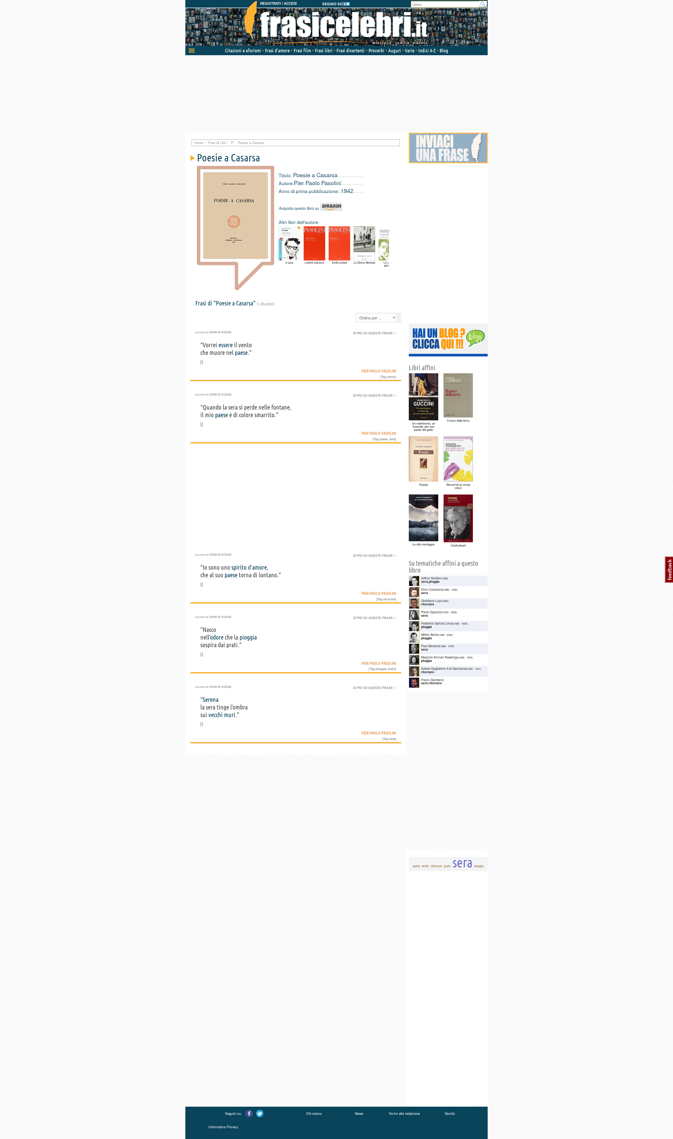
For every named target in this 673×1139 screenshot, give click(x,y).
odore (216, 637)
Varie (409, 50)
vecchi (215, 714)
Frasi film (302, 50)
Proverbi (376, 50)
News (359, 1113)
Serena (210, 699)
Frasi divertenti (350, 50)
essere (225, 345)
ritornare (389, 599)
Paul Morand (430, 645)
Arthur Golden (431, 578)
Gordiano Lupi (431, 600)
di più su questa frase (374, 333)
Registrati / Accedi (278, 3)
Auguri (394, 50)
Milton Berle (429, 634)
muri (229, 714)
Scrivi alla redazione (404, 1113)
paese (241, 352)
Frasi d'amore (277, 50)
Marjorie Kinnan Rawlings (439, 657)
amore (259, 567)
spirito (239, 567)
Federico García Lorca (437, 623)
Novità (450, 1113)
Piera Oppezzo (431, 612)
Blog (444, 50)
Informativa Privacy (223, 1126)
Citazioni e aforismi (243, 50)
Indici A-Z (427, 50)
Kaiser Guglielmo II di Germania (444, 668)
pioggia (248, 637)
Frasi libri (324, 50)
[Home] (336, 24)
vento (391, 377)
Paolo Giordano (432, 679)
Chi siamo (314, 1113)
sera (392, 439)
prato (391, 669)
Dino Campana (432, 589)
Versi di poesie (220, 332)
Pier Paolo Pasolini (317, 183)
